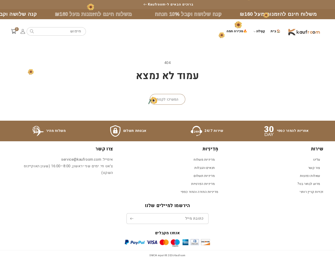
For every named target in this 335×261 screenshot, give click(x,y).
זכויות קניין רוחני (312, 191)
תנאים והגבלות (204, 167)
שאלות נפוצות (310, 175)
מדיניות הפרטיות (203, 183)
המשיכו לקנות (167, 99)
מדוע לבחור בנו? (308, 183)
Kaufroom (180, 255)
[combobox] (56, 31)
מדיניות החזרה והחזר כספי (199, 191)
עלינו (316, 159)
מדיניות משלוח (204, 159)
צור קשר (314, 167)
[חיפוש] (32, 31)
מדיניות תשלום (204, 175)
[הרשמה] (132, 218)
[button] (259, 31)
